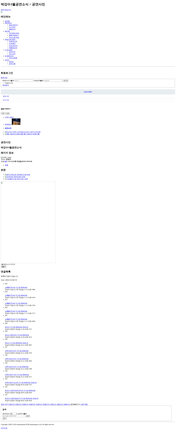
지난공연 (12, 27)
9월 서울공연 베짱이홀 (31, 134)
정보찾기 (5, 85)
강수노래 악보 (14, 37)
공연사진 (12, 52)
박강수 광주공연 (17, 335)
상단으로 (4, 428)
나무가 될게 (9, 117)
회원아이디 (8, 80)
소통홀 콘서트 (16, 287)
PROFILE (8, 23)
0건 (5, 161)
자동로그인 (9, 83)
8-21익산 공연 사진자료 (32, 132)
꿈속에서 (8, 124)
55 (39, 404)
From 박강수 (13, 46)
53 (25, 404)
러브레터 (12, 43)
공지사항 (12, 64)
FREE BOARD (10, 39)
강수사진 (12, 54)
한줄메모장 (13, 48)
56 (46, 404)
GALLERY (9, 50)
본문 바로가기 (6, 10)
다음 (7, 113)
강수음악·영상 (14, 33)
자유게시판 (13, 41)
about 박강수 (13, 25)
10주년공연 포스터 (21, 382)
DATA (7, 60)
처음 (2, 404)
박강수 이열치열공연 (21, 398)
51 (11, 404)
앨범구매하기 (14, 35)
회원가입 (4, 77)
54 (32, 404)
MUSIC (7, 31)
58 (60, 404)
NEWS (11, 62)
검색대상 (5, 414)
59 (67, 404)
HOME (7, 21)
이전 (3, 113)
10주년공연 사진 (17, 375)
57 (53, 404)
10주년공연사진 (17, 351)
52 (18, 404)
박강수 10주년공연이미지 (20, 390)
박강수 (16, 327)
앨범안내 (12, 29)
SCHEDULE (9, 56)
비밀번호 (38, 80)
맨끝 (86, 404)
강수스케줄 (13, 58)
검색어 (22, 414)
